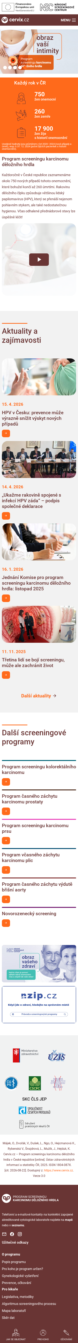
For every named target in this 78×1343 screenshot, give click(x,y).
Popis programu (14, 1262)
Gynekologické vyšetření (20, 1276)
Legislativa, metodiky (18, 1297)
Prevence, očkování (16, 1283)
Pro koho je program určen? (22, 1269)
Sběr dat (8, 1318)
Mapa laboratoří (14, 1311)
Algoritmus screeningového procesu (29, 1304)
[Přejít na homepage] (15, 20)
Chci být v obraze (6, 433)
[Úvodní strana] (30, 1198)
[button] (68, 20)
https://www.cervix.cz (58, 1170)
